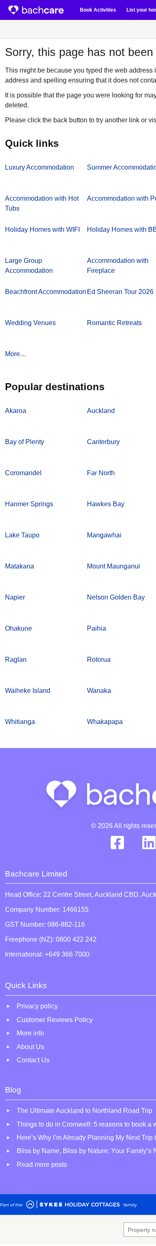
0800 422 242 (76, 939)
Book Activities (98, 10)
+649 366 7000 (67, 954)
